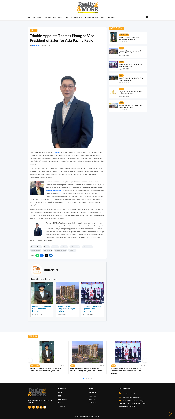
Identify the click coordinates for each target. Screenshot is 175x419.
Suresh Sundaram (35, 250)
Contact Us (92, 403)
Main (59, 396)
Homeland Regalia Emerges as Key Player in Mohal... (67, 309)
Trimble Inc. (56, 152)
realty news (64, 246)
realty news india (74, 246)
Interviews (68, 17)
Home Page (92, 392)
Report (60, 403)
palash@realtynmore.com (131, 397)
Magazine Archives (91, 17)
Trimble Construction (53, 190)
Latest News (37, 17)
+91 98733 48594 (128, 393)
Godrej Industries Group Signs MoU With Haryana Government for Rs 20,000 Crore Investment (126, 371)
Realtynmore (36, 45)
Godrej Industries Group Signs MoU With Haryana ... (92, 309)
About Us (92, 399)
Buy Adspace (112, 17)
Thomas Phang (48, 250)
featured (46, 246)
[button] (30, 360)
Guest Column (50, 17)
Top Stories (61, 406)
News (60, 392)
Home (29, 17)
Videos (102, 17)
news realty (55, 246)
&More (59, 17)
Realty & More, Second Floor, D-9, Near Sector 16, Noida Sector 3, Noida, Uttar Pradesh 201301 (133, 403)
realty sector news (87, 246)
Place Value (78, 17)
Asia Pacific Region (36, 246)
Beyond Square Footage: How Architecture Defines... (41, 309)
